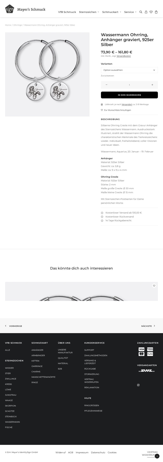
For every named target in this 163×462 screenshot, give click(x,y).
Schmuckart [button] (110, 11)
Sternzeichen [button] (87, 11)
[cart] (156, 11)
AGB (70, 452)
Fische (8, 427)
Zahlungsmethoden (95, 355)
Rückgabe (90, 369)
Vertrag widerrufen (91, 380)
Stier (8, 373)
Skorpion (10, 406)
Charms (36, 371)
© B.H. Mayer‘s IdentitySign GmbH (21, 452)
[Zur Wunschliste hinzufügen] (154, 285)
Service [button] (129, 11)
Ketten (35, 361)
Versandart (127, 104)
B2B (60, 369)
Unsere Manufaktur (65, 351)
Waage (9, 400)
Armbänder (38, 355)
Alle (7, 350)
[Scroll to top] (157, 456)
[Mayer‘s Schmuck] (25, 8)
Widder (9, 368)
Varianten (106, 63)
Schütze (9, 411)
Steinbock (11, 416)
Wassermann (12, 422)
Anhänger (37, 350)
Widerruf (61, 452)
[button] (141, 11)
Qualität (63, 358)
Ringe (35, 382)
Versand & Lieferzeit (90, 362)
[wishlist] (151, 11)
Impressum (82, 452)
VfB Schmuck (67, 11)
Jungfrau (10, 395)
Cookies (112, 452)
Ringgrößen (91, 405)
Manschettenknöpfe (43, 377)
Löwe (8, 389)
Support (89, 350)
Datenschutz (98, 452)
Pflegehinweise (93, 411)
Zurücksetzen (107, 75)
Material (63, 363)
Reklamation (91, 387)
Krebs (8, 384)
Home (8, 25)
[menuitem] (67, 11)
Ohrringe (17, 25)
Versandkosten (124, 56)
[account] (146, 11)
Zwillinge (10, 379)
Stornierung (91, 374)
